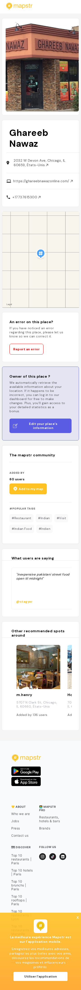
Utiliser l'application (40, 976)
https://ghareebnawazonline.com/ (41, 181)
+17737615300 (25, 197)
